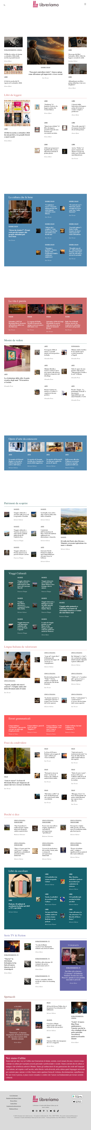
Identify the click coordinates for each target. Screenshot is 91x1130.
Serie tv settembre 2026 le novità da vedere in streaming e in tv (45, 981)
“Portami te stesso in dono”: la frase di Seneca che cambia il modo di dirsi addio (51, 775)
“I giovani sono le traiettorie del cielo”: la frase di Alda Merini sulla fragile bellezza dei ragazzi (79, 755)
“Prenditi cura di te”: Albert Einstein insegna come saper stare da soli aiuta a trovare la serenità (75, 251)
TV (18, 955)
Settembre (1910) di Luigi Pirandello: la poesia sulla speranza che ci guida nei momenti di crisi (54, 325)
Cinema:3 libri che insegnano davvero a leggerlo (56, 1041)
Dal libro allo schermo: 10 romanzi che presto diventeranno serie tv (43, 964)
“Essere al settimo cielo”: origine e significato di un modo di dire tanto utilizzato (78, 851)
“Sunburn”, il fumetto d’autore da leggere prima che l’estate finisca (50, 107)
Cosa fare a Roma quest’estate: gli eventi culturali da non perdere (55, 1025)
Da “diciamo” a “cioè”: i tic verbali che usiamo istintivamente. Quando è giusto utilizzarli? (79, 658)
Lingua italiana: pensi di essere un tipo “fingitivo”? (35, 727)
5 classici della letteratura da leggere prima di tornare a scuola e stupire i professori (79, 108)
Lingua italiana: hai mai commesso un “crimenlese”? (73, 727)
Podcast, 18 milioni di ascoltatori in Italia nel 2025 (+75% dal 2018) (19, 906)
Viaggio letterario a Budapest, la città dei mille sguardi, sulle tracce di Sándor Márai (48, 605)
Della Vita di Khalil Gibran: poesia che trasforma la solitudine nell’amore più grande (72, 324)
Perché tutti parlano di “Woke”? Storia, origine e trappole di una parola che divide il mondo (51, 680)
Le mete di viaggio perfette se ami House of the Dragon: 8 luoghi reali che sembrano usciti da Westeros (48, 627)
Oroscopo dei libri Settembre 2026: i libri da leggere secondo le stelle (76, 56)
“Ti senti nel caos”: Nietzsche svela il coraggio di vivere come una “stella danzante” (75, 208)
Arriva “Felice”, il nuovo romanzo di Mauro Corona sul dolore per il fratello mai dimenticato (78, 151)
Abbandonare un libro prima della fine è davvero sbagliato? (77, 82)
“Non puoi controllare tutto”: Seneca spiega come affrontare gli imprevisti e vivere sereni (45, 73)
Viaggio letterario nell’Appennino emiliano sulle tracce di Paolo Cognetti (23, 626)
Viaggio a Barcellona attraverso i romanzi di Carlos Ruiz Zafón (23, 605)
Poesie (11, 317)
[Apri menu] (85, 4)
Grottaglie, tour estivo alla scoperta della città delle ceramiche (48, 514)
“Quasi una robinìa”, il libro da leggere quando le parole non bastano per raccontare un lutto (51, 129)
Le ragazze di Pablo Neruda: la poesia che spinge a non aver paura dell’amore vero (35, 324)
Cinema (19, 50)
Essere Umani (45, 67)
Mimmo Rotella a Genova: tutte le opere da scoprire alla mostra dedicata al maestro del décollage (52, 372)
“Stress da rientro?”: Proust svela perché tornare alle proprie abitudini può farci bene (19, 233)
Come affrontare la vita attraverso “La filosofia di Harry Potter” (75, 915)
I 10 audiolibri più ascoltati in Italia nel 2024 (75, 899)
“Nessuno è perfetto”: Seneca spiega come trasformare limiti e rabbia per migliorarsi (51, 252)
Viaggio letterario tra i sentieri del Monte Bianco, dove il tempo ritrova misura (48, 584)
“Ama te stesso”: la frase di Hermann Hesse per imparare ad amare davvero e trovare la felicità (17, 783)
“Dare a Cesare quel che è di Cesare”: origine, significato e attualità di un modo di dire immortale (22, 852)
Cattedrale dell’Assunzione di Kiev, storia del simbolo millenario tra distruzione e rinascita (48, 533)
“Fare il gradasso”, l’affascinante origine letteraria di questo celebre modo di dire (21, 828)
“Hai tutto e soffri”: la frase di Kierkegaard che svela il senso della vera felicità (51, 796)
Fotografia (75, 346)
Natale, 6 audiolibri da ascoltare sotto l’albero (51, 899)
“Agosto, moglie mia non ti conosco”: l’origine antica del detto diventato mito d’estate (15, 687)
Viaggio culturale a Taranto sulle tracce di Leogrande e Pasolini (21, 514)
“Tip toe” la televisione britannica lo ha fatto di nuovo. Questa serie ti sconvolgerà (10, 964)
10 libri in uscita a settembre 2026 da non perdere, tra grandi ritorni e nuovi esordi (17, 135)
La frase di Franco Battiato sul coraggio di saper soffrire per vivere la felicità (52, 754)
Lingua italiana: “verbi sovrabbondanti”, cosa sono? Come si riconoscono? (54, 728)
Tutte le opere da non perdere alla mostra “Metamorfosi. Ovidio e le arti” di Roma (79, 371)
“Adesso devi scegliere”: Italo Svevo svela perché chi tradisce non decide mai (51, 231)
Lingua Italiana (9, 681)
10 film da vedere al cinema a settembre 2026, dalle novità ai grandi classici (13, 56)
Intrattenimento (10, 50)
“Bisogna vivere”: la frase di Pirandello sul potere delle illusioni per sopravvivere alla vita (78, 797)
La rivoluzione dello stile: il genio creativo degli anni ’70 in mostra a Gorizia (16, 380)
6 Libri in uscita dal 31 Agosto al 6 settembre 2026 (13, 82)
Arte (6, 374)
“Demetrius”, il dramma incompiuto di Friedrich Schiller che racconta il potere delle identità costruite (17, 1036)
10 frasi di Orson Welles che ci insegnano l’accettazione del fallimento (57, 1008)
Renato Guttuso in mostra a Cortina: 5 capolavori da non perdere (50, 392)
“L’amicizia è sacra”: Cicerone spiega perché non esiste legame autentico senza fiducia (51, 209)
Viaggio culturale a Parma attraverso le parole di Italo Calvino (21, 552)
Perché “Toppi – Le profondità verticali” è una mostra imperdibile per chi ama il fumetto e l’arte (78, 393)
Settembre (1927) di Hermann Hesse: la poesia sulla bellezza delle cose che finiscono (17, 324)
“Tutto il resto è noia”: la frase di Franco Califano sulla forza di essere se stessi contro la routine (78, 776)
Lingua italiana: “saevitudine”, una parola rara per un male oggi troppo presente (17, 728)
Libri (6, 77)
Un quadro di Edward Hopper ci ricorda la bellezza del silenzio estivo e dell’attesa (16, 462)
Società (16, 509)
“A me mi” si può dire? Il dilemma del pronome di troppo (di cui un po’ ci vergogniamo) (51, 659)
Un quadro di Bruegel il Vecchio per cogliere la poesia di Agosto (54, 461)
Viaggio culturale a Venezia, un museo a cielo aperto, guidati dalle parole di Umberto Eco (20, 533)
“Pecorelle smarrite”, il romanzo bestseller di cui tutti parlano (79, 127)
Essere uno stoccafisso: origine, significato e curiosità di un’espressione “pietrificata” (49, 829)
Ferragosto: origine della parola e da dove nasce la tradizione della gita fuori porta (78, 828)
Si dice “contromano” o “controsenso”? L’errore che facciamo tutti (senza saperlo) (79, 700)
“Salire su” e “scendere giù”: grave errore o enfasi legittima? (79, 678)
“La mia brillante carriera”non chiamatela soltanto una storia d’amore (44, 946)
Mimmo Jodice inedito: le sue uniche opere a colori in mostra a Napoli (79, 352)
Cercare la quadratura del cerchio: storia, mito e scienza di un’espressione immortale (50, 852)
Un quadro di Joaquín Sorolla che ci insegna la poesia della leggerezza (35, 461)
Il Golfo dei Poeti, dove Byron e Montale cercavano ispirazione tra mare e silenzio (74, 543)
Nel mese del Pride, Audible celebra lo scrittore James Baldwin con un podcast (51, 917)
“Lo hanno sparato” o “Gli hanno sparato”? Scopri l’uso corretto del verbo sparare (51, 700)
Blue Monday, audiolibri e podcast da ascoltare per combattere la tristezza (75, 881)
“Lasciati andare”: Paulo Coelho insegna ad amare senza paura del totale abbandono (75, 231)
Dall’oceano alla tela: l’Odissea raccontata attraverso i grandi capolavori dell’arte (72, 462)
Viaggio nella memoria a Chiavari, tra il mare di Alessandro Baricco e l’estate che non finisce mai (70, 609)
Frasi (6, 777)
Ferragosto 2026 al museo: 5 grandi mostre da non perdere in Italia (51, 352)
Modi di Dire (18, 822)
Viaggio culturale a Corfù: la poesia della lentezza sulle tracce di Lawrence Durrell (24, 584)
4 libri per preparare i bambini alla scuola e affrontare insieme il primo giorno (51, 150)
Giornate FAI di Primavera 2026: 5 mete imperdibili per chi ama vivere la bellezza (47, 554)
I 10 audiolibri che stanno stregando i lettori (51, 879)
